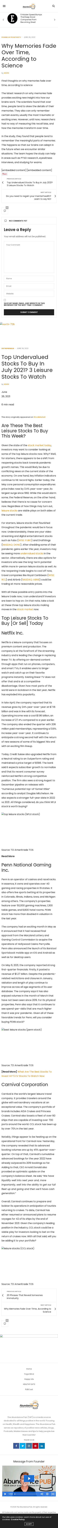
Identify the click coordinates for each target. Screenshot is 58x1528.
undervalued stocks (31, 553)
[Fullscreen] (53, 1494)
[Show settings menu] (47, 1494)
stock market (25, 609)
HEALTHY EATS (29, 1384)
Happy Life (29, 1379)
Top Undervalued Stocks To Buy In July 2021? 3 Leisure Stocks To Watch (27, 367)
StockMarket (39, 417)
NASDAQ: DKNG (11, 544)
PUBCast (29, 1389)
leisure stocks (9, 510)
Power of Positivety (11, 37)
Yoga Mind (29, 1374)
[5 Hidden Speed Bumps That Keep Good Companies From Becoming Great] (12, 18)
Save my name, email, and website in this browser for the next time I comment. (24, 304)
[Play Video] (5, 1494)
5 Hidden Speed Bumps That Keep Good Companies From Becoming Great (31, 18)
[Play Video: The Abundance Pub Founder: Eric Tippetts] (29, 1478)
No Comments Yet (18, 221)
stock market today (39, 445)
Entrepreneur (7, 348)
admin (6, 73)
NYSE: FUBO (24, 540)
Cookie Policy (18, 1519)
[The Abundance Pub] (29, 6)
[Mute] (41, 1494)
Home (29, 1369)
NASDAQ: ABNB (30, 579)
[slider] (26, 1494)
